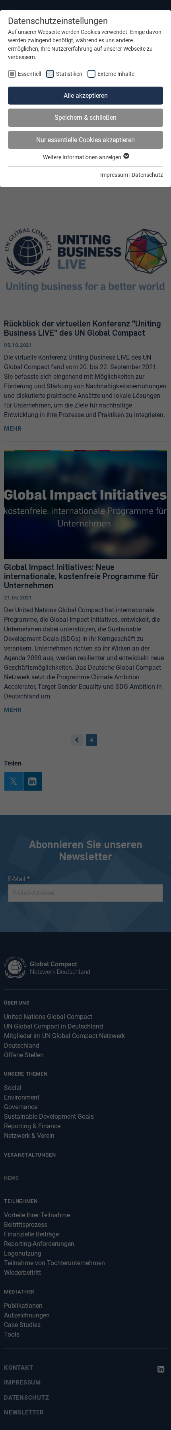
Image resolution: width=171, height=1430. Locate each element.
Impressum (114, 175)
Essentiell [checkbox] (29, 74)
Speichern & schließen (85, 117)
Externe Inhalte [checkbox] (115, 74)
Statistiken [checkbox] (69, 74)
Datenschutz (147, 175)
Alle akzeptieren (86, 95)
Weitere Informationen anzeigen (82, 157)
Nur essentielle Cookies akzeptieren (85, 140)
